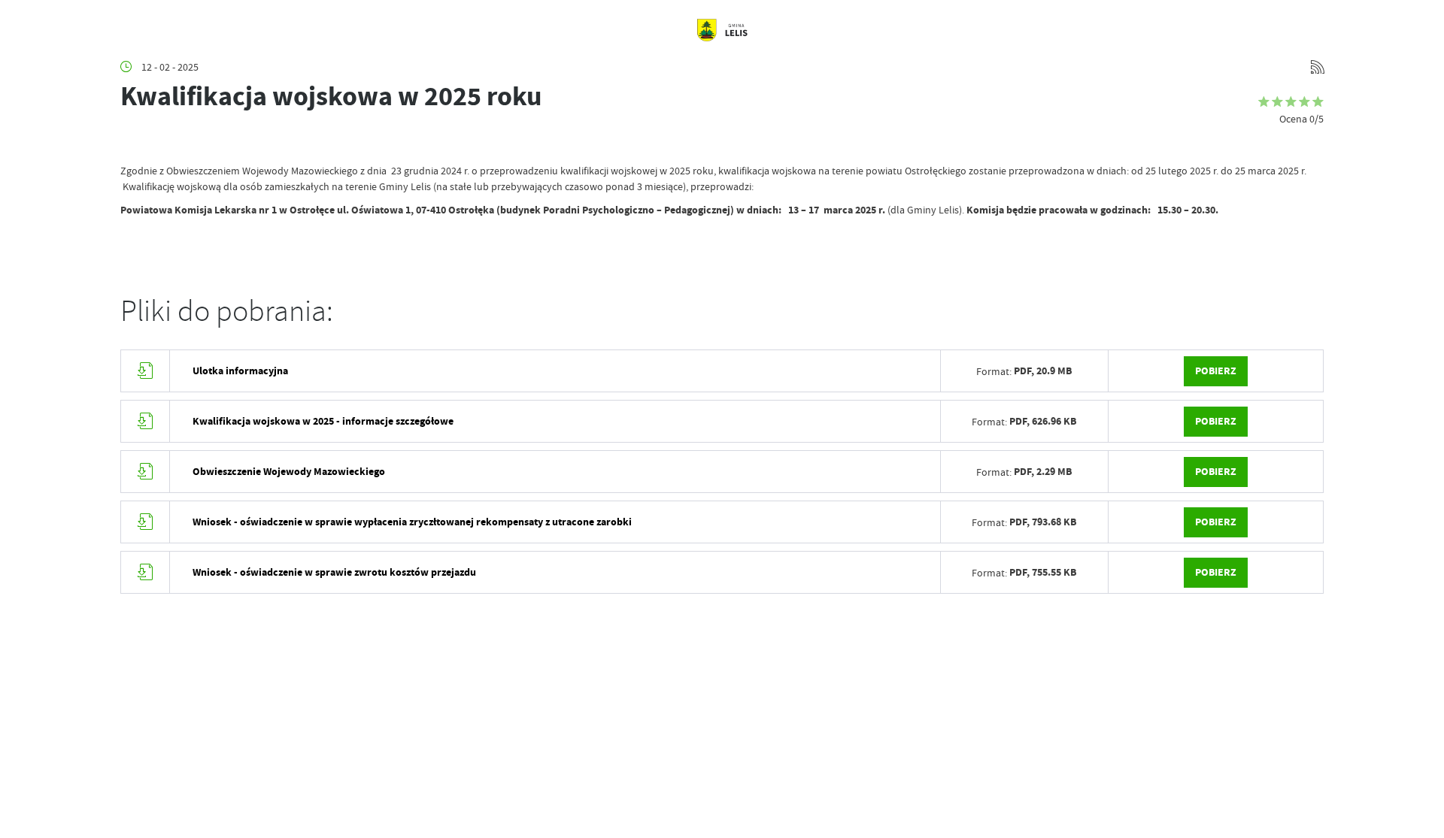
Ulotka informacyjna (240, 371)
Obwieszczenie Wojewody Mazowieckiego (289, 471)
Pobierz (1215, 371)
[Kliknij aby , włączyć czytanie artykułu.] (132, 140)
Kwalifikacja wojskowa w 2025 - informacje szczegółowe (323, 421)
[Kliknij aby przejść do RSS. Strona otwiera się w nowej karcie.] (1317, 66)
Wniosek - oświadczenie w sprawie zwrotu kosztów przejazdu (334, 572)
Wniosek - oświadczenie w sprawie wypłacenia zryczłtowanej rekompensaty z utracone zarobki (412, 522)
